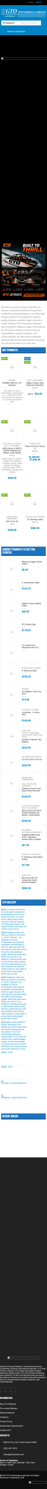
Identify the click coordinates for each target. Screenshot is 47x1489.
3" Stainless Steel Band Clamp (32, 858)
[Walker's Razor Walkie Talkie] (12, 610)
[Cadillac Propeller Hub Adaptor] (12, 736)
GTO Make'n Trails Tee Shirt (31, 693)
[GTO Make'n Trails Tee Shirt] (12, 694)
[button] (35, 399)
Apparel (25, 689)
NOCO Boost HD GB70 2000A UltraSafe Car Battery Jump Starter (31, 813)
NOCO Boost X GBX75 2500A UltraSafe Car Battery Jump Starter (12, 450)
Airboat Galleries (7, 1413)
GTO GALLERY (9, 902)
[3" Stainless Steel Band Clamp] (12, 860)
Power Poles (35, 444)
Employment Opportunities (11, 1426)
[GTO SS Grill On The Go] (12, 762)
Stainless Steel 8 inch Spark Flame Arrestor (31, 790)
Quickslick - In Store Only (30, 713)
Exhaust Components (31, 854)
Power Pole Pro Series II (35, 447)
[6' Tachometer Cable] (12, 590)
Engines (12, 380)
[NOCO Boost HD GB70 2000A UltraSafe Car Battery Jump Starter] (12, 811)
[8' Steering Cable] (12, 673)
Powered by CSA (16, 1477)
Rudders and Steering (35, 517)
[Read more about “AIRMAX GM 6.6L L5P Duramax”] (12, 410)
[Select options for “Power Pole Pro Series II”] (35, 465)
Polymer (35, 710)
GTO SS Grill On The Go (32, 759)
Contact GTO (5, 1430)
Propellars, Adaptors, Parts (32, 736)
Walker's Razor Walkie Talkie (31, 604)
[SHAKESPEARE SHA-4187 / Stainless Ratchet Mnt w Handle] (12, 835)
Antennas (26, 830)
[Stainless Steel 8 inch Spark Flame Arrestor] (12, 783)
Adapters (26, 731)
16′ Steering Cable (35, 519)
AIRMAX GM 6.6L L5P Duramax (12, 384)
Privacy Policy (6, 1421)
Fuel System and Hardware (29, 785)
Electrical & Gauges (12, 444)
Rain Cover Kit (12, 521)
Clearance (4, 1417)
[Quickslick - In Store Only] (12, 715)
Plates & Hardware (30, 733)
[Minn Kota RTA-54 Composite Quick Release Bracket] (12, 880)
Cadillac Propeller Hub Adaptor (31, 741)
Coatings (26, 710)
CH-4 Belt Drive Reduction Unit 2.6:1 (30, 646)
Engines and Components (12, 518)
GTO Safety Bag (29, 624)
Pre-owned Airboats (9, 1408)
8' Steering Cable (29, 671)
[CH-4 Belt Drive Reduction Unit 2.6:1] (12, 652)
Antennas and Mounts (32, 757)
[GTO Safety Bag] (12, 631)
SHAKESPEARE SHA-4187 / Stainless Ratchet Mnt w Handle (31, 837)
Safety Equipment (35, 380)
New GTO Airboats (8, 1404)
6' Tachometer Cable (31, 583)
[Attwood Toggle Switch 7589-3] (12, 569)
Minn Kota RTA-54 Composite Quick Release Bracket (29, 880)
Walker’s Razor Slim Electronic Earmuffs (35, 384)
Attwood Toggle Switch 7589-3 (32, 563)
